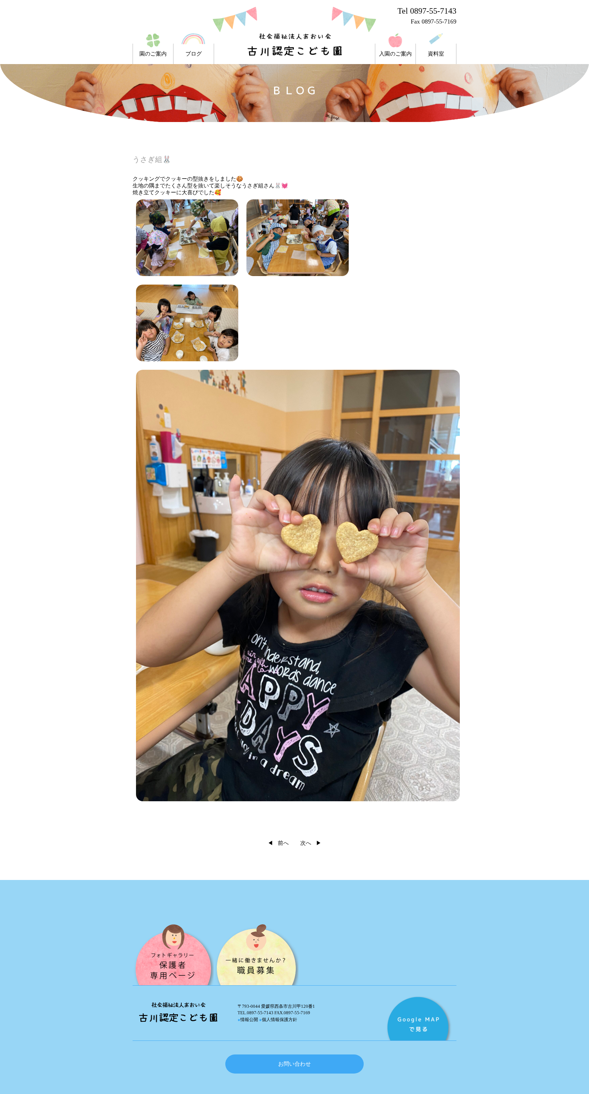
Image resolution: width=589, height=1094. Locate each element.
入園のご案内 (395, 54)
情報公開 (248, 1019)
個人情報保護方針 (278, 1019)
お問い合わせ (294, 1064)
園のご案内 (153, 54)
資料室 (436, 54)
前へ (283, 843)
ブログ (193, 54)
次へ (305, 843)
